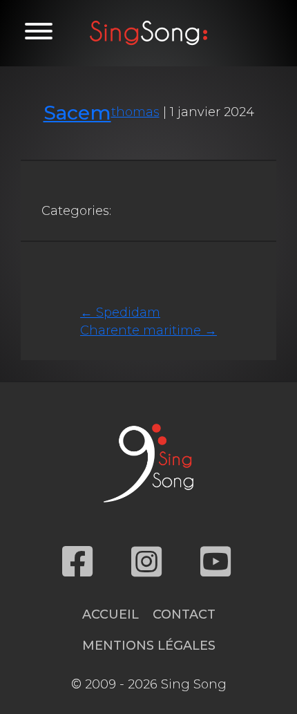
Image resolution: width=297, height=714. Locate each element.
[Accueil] (148, 33)
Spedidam (120, 312)
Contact (184, 614)
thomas (135, 112)
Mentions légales (148, 645)
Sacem (77, 112)
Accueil (110, 614)
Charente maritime (148, 330)
